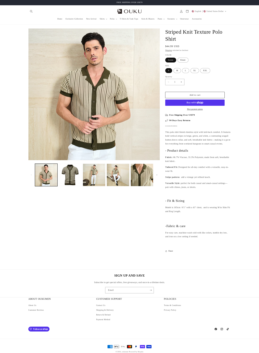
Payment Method (103, 320)
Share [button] (170, 251)
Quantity (168, 77)
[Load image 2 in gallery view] (70, 175)
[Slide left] (31, 175)
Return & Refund (103, 315)
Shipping (168, 50)
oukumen (125, 351)
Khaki (183, 60)
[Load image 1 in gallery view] (46, 175)
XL (194, 71)
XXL (205, 71)
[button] (31, 11)
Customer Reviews (36, 310)
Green (170, 60)
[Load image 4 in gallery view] (118, 175)
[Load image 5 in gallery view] (142, 175)
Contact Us (100, 305)
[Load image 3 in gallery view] (94, 175)
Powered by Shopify (136, 351)
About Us (32, 305)
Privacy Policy (170, 310)
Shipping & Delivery (105, 310)
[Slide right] (157, 175)
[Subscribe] (151, 290)
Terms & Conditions (172, 305)
